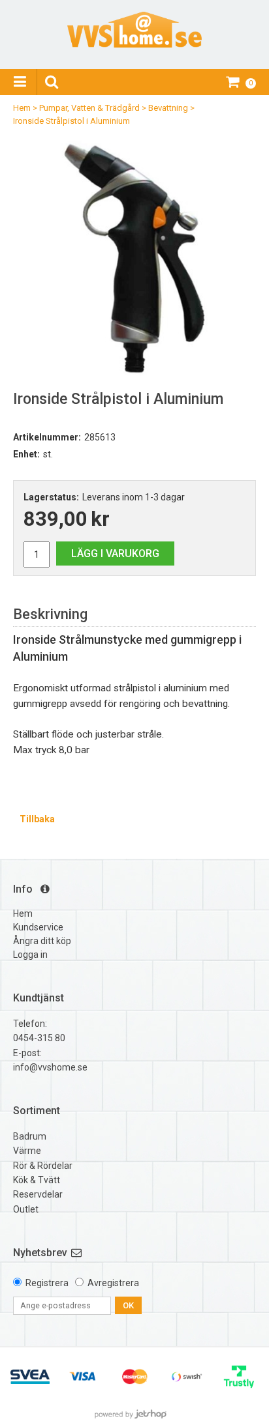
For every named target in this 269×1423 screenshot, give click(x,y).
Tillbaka (37, 819)
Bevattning (168, 108)
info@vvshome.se (50, 1067)
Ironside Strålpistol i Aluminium (71, 121)
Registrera (47, 1283)
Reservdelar (38, 1194)
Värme (27, 1150)
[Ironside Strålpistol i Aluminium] (134, 255)
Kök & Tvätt (36, 1180)
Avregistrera (113, 1283)
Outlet (26, 1209)
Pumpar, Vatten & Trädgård (89, 108)
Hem (22, 108)
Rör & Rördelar (42, 1165)
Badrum (29, 1136)
